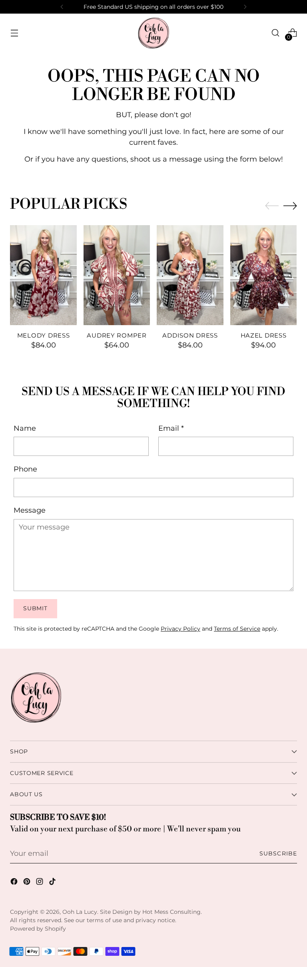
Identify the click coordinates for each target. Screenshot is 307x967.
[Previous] (62, 7)
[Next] (245, 7)
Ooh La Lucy (79, 912)
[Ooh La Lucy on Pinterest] (27, 883)
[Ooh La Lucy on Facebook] (15, 883)
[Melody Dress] (43, 275)
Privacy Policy (180, 628)
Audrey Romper (116, 335)
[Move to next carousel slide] (290, 205)
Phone (25, 469)
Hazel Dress (264, 335)
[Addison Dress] (190, 275)
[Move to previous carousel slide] (272, 206)
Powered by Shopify (38, 928)
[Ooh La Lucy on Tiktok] (53, 883)
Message (30, 510)
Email (171, 428)
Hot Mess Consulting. (172, 912)
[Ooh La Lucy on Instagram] (40, 883)
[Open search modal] (275, 33)
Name (25, 428)
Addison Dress (189, 335)
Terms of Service (237, 628)
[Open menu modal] (14, 33)
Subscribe (278, 853)
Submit (35, 608)
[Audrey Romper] (117, 275)
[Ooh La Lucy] (153, 33)
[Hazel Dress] (263, 275)
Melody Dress (43, 335)
